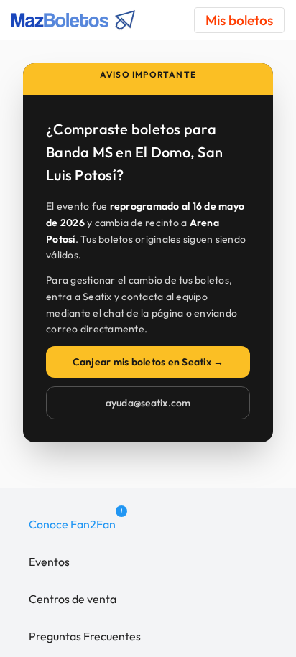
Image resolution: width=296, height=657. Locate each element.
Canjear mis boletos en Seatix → (148, 361)
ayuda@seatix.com (148, 402)
